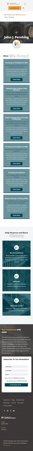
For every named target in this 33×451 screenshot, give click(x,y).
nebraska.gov (7, 445)
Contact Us (3, 429)
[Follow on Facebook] (4, 410)
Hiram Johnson (20, 65)
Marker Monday (10, 123)
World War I (21, 67)
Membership (20, 400)
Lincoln (16, 67)
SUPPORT (3, 427)
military (17, 175)
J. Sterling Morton (19, 92)
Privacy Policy (7, 405)
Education (6, 402)
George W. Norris (9, 92)
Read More (16, 79)
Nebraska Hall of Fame (17, 94)
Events (13, 402)
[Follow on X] (10, 410)
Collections (6, 400)
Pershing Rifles (21, 203)
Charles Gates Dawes (10, 65)
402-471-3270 (4, 424)
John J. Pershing (9, 121)
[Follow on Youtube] (14, 410)
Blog (13, 400)
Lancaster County (18, 121)
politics (25, 149)
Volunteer (20, 402)
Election (7, 149)
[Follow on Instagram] (7, 410)
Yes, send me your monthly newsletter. (17, 381)
